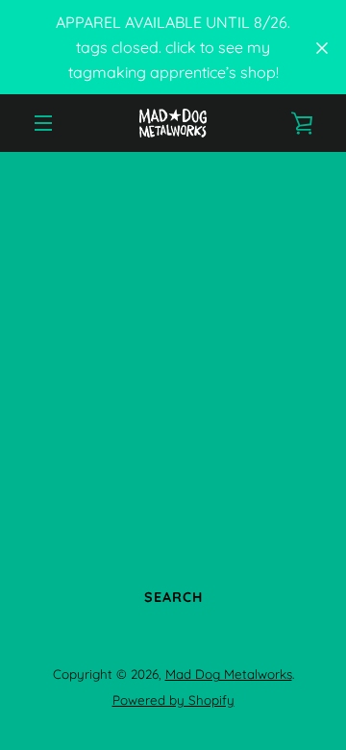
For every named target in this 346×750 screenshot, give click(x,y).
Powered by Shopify (173, 700)
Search (173, 597)
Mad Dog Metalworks (228, 674)
